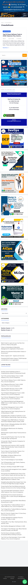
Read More (6, 47)
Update (12, 578)
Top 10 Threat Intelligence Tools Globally (12, 459)
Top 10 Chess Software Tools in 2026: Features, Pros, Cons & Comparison (12, 36)
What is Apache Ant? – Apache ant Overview (12, 355)
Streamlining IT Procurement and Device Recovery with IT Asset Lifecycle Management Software (13, 496)
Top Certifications (10, 576)
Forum (5, 578)
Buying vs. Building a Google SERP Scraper (12, 466)
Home (2, 22)
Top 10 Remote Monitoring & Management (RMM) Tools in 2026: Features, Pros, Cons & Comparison (13, 403)
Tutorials (20, 576)
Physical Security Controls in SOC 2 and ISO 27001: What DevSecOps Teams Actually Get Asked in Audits (13, 447)
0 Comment (19, 38)
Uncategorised (6, 31)
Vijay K (4, 38)
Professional (21, 578)
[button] (24, 581)
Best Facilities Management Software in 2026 (13, 526)
